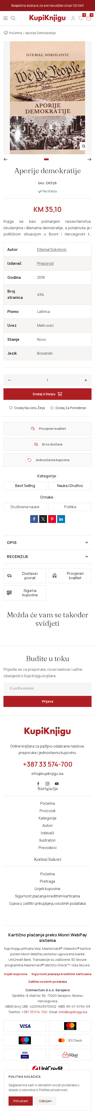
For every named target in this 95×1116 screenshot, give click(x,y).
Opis (12, 542)
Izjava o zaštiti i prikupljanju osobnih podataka (47, 903)
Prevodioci (47, 847)
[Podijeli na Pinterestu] (52, 519)
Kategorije (47, 818)
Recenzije (17, 556)
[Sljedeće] (90, 159)
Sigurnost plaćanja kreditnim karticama (47, 896)
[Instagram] (47, 783)
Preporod (45, 263)
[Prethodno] (5, 159)
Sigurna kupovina (30, 592)
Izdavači (47, 832)
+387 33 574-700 (34, 1012)
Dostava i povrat (30, 575)
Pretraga (47, 881)
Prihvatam (20, 1101)
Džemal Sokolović (52, 249)
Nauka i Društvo (70, 485)
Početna (15, 33)
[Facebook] (38, 783)
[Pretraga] (13, 18)
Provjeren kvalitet (75, 575)
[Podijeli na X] (43, 519)
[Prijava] (73, 18)
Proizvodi (47, 810)
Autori (47, 825)
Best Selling (25, 485)
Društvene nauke (25, 506)
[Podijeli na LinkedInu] (61, 519)
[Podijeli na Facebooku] (34, 519)
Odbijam (45, 1101)
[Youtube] (56, 783)
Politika (70, 506)
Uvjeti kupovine (47, 888)
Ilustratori (47, 840)
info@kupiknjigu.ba (73, 1012)
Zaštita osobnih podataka (47, 981)
